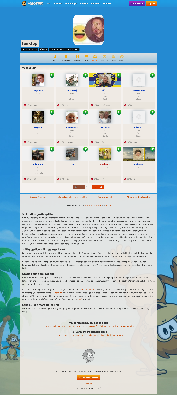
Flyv (72, 164)
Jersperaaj (72, 90)
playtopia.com (60, 335)
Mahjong (56, 326)
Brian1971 (138, 127)
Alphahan (138, 164)
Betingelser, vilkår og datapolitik (72, 197)
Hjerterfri (93, 326)
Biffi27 (105, 90)
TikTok (108, 205)
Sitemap (88, 383)
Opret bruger (137, 3)
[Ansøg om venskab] (52, 75)
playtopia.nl (105, 335)
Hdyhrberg (38, 164)
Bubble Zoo (105, 326)
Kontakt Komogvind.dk (88, 377)
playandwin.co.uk (77, 335)
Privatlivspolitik (105, 197)
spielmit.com (92, 335)
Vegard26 (38, 90)
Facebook (97, 205)
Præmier (58, 292)
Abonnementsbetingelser (139, 197)
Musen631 (105, 127)
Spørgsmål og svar (38, 197)
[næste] (95, 187)
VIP (80, 299)
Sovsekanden (138, 90)
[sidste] (101, 187)
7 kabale (47, 326)
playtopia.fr (118, 335)
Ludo (64, 326)
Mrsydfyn (38, 127)
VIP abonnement (87, 289)
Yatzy (71, 326)
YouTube (88, 205)
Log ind (151, 3)
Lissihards (105, 164)
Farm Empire (82, 326)
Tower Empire (127, 326)
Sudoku (115, 326)
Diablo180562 (71, 127)
